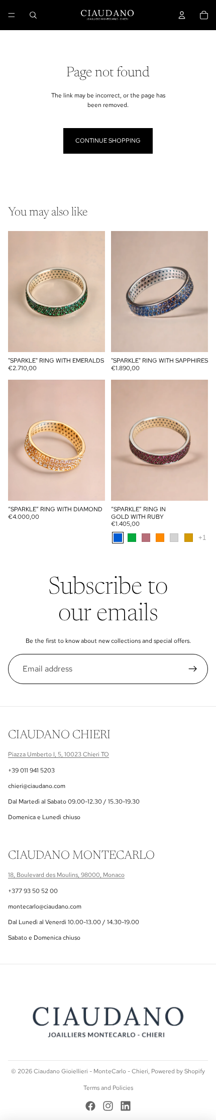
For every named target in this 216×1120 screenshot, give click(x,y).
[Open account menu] (182, 15)
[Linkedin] (126, 1106)
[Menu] (11, 15)
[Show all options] (202, 538)
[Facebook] (90, 1106)
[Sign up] (192, 669)
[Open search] (33, 15)
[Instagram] (108, 1106)
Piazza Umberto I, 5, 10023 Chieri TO (58, 754)
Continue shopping (108, 141)
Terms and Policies (108, 1088)
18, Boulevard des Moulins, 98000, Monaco (66, 875)
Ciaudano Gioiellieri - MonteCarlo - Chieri (91, 1071)
